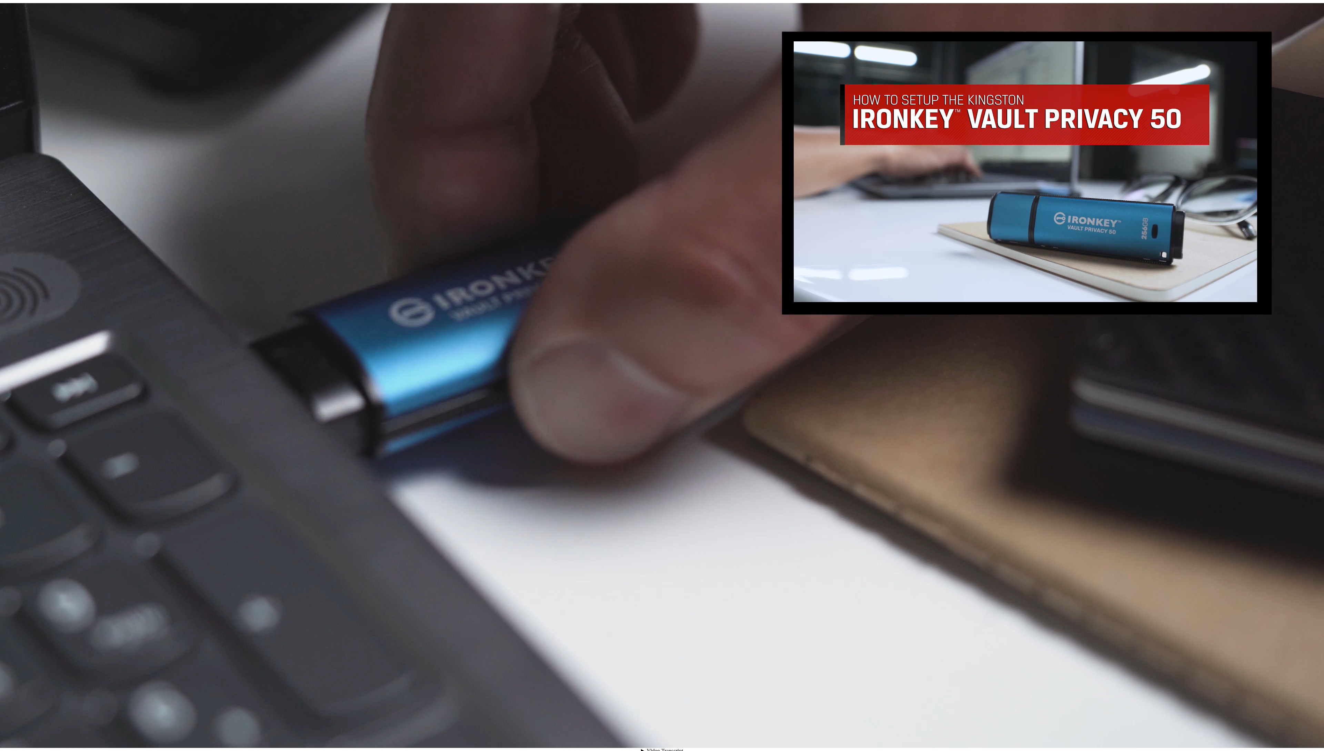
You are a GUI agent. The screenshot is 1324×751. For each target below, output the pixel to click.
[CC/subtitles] (1260, 735)
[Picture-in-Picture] (1297, 735)
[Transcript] (1285, 735)
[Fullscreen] (1310, 735)
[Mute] (1248, 735)
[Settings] (1272, 735)
